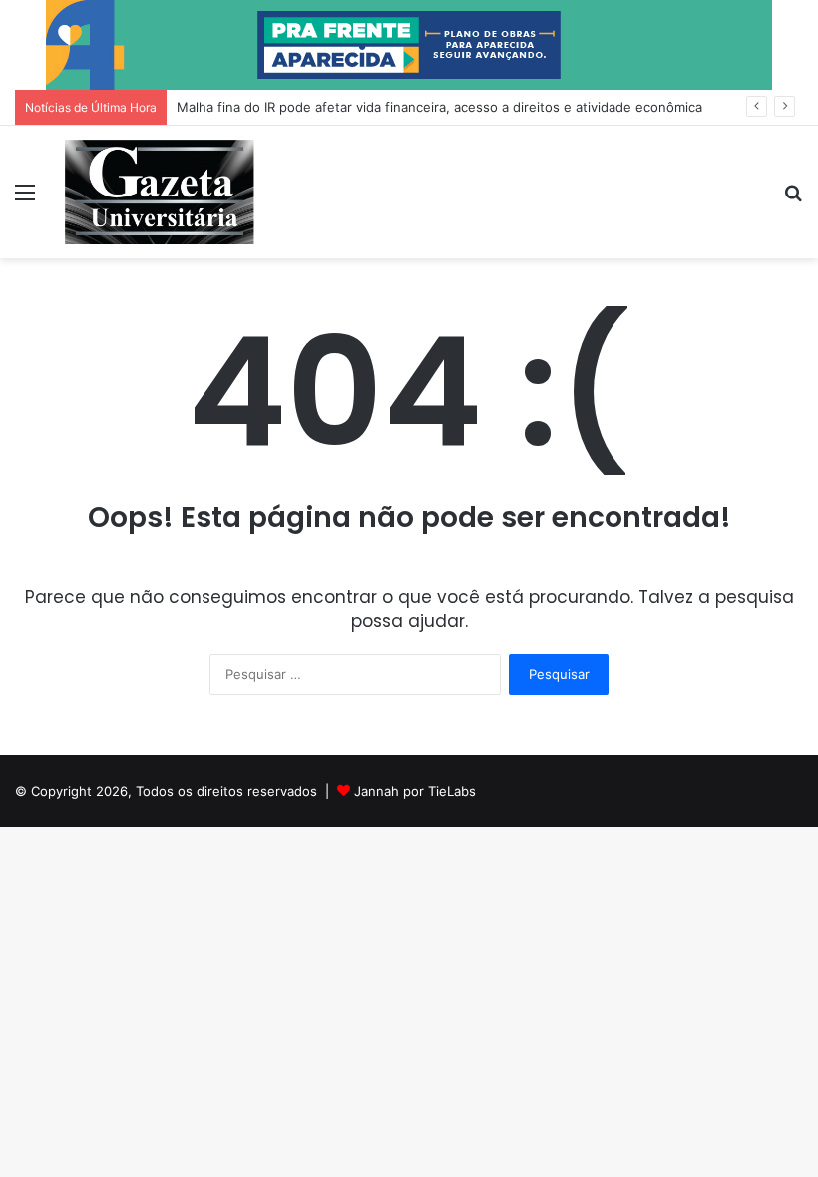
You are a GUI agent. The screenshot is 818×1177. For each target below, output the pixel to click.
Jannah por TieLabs (415, 791)
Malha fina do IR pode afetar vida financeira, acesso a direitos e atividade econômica (439, 107)
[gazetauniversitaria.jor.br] (159, 192)
